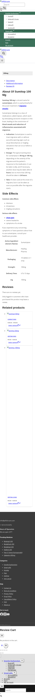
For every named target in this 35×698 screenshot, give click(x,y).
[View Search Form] (3, 53)
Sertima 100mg (12, 497)
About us (7, 605)
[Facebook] (1, 614)
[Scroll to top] (2, 646)
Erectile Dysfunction (10, 565)
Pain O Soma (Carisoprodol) (13, 553)
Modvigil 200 (8, 541)
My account (9, 45)
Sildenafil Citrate (13, 19)
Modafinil (11, 37)
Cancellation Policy (10, 599)
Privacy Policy (8, 594)
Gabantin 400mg (9, 555)
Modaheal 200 (9, 547)
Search (2, 5)
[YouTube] (8, 614)
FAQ (5, 602)
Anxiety (7, 40)
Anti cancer (7, 579)
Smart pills (7, 567)
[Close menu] (0, 655)
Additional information (14, 83)
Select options (13, 325)
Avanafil (10, 16)
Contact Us (7, 588)
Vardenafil (11, 28)
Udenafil (10, 25)
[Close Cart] (2, 635)
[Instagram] (5, 614)
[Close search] (2, 686)
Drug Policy (8, 596)
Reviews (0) (10, 86)
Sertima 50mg (12, 336)
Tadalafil (10, 22)
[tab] (19, 80)
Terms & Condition (10, 591)
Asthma (6, 576)
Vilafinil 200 (8, 550)
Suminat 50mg (12, 319)
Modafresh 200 (9, 544)
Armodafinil (12, 34)
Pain (6, 43)
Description (10, 81)
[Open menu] (2, 61)
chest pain (10, 218)
